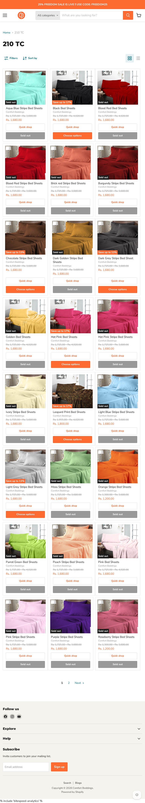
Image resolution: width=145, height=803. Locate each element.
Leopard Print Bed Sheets (69, 412)
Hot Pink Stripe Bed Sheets (115, 337)
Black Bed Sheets (64, 108)
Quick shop (25, 127)
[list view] (138, 58)
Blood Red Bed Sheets (112, 108)
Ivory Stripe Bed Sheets (20, 412)
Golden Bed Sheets (18, 337)
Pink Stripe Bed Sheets (20, 637)
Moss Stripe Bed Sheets (66, 487)
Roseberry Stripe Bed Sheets (116, 637)
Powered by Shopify (72, 792)
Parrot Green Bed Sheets (21, 562)
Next (78, 683)
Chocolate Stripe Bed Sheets (24, 258)
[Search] (128, 15)
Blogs (78, 783)
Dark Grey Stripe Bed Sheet (115, 258)
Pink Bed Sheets (108, 562)
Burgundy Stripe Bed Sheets (116, 183)
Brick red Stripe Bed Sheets (68, 183)
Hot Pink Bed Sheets (64, 337)
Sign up (59, 767)
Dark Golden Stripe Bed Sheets (68, 260)
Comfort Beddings (15, 111)
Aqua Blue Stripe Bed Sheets (24, 108)
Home (6, 32)
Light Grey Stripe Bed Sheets (24, 487)
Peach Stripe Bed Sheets (68, 562)
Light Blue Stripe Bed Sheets (116, 412)
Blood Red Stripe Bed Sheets (24, 183)
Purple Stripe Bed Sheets (67, 637)
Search (67, 783)
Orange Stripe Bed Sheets (114, 487)
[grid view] (130, 58)
